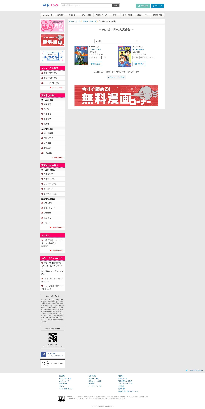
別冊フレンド (49, 208)
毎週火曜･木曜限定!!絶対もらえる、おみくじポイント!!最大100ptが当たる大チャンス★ (52, 268)
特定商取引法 (122, 378)
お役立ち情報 (63, 384)
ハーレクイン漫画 (51, 83)
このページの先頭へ (195, 370)
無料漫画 (60, 15)
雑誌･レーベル (142, 15)
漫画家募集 (121, 389)
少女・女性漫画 (50, 78)
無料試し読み (95, 64)
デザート (47, 223)
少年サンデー (49, 174)
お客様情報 (92, 376)
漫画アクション (50, 194)
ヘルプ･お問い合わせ (65, 389)
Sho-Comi (48, 203)
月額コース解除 (93, 378)
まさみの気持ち (138, 49)
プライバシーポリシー (125, 384)
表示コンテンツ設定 (95, 381)
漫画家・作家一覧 (89, 21)
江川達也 (47, 114)
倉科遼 (46, 124)
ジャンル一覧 (47, 15)
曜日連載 (72, 15)
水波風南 (47, 148)
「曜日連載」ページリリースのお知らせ (52, 243)
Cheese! (47, 213)
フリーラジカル (94, 49)
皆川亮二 (47, 119)
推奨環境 (91, 384)
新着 (114, 15)
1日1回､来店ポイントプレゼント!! (51, 280)
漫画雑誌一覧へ (58, 227)
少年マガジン (49, 179)
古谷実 (46, 109)
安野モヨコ (48, 133)
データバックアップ (95, 386)
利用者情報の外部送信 (125, 381)
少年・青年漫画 (50, 73)
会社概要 (121, 386)
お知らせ (62, 386)
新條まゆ (47, 143)
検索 (115, 5)
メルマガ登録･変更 (65, 378)
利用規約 (121, 376)
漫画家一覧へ (59, 158)
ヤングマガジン (50, 184)
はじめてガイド (64, 381)
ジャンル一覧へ (58, 88)
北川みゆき (48, 153)
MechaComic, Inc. (109, 406)
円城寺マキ (48, 138)
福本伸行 (47, 104)
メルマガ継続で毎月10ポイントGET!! (52, 287)
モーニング (48, 189)
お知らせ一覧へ (58, 250)
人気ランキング (101, 15)
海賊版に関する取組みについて (128, 391)
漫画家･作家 (157, 15)
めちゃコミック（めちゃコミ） (98, 406)
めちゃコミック (74, 21)
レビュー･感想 (86, 15)
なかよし (47, 218)
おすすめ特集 (127, 15)
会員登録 (62, 376)
